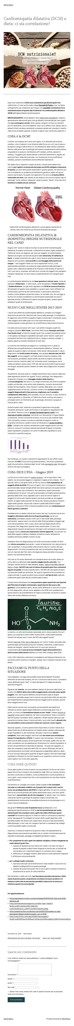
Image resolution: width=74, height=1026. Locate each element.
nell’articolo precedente (48, 118)
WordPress (66, 1019)
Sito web (11, 987)
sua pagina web (51, 464)
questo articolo (37, 477)
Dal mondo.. (36, 938)
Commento (13, 975)
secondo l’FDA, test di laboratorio (26, 642)
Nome (11, 979)
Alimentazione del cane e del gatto (19, 938)
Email (10, 983)
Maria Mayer (8, 5)
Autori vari (46, 938)
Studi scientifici (56, 938)
